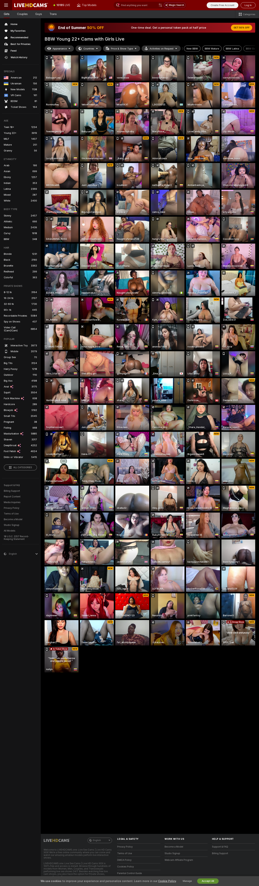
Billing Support (12, 491)
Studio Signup (11, 525)
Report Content (12, 496)
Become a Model (13, 519)
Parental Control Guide (129, 873)
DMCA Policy (124, 860)
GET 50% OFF (242, 27)
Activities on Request (161, 48)
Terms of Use (11, 513)
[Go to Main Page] (31, 5)
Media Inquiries (12, 502)
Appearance (60, 48)
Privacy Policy (11, 508)
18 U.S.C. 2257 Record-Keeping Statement (16, 537)
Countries (88, 48)
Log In (248, 5)
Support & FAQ (12, 485)
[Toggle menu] (6, 5)
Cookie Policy (167, 881)
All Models (9, 530)
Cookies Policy (125, 866)
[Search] (160, 5)
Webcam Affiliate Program (179, 860)
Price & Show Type (122, 48)
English (97, 840)
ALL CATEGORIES (22, 467)
